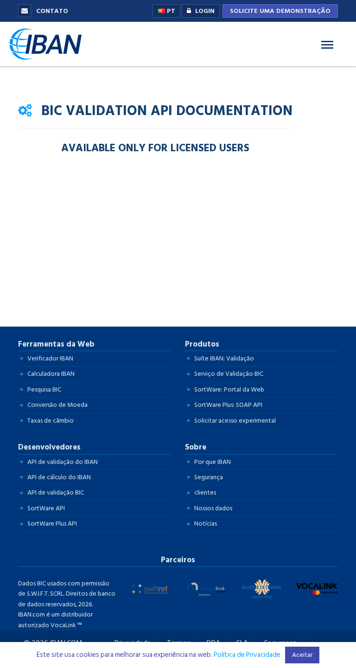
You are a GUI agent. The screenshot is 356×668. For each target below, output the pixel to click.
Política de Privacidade (247, 655)
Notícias (205, 523)
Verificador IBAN (50, 358)
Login (205, 11)
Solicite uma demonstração (280, 11)
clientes (205, 492)
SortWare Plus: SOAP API (228, 404)
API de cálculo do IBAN (59, 477)
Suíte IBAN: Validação (224, 358)
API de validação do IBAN (62, 461)
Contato (51, 11)
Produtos (202, 344)
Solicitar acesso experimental (235, 420)
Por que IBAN (212, 461)
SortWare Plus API (52, 523)
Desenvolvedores (49, 447)
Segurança (208, 477)
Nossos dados (213, 508)
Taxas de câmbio (50, 420)
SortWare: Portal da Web (229, 389)
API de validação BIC (55, 492)
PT (170, 11)
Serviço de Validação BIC (228, 373)
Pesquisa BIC (44, 389)
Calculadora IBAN (51, 373)
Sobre (195, 447)
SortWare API (46, 508)
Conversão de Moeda (57, 404)
